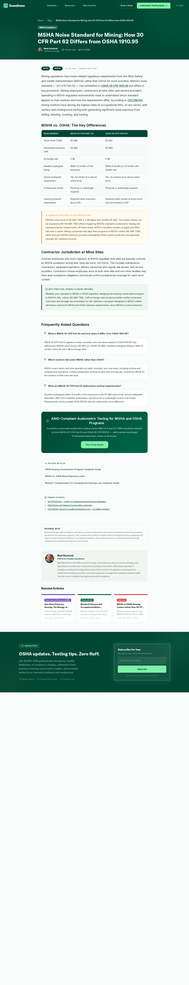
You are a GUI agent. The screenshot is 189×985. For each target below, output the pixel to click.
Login (181, 5)
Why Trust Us (89, 5)
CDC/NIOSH (135, 100)
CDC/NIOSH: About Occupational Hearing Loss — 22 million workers (78, 509)
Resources (70, 5)
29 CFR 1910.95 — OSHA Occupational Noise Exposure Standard (77, 501)
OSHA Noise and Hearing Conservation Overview (70, 505)
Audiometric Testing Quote (152, 5)
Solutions (52, 5)
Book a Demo (127, 5)
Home (40, 20)
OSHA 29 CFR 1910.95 (114, 85)
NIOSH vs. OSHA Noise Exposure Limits (65, 476)
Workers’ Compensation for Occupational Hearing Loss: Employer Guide (82, 483)
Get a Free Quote (95, 444)
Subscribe (142, 669)
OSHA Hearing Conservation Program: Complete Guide (73, 469)
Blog (50, 20)
